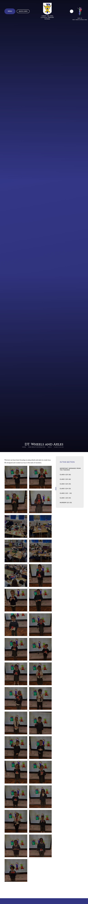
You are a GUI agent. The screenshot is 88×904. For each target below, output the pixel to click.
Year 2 (50, 447)
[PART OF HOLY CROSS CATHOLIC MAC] (80, 11)
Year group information (36, 447)
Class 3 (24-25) (59, 447)
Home (24, 447)
